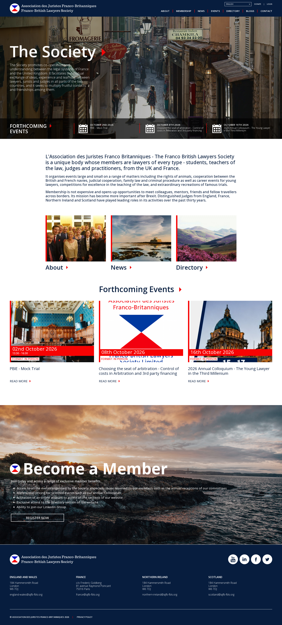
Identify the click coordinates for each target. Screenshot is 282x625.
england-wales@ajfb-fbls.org (26, 594)
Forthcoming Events (136, 289)
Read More (19, 381)
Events (215, 11)
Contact (266, 11)
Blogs (250, 11)
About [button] (165, 11)
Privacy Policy (84, 617)
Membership (183, 11)
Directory (233, 11)
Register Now (37, 518)
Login (269, 4)
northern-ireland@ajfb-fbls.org (159, 594)
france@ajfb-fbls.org (88, 594)
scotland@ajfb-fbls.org (221, 594)
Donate (257, 4)
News (201, 11)
